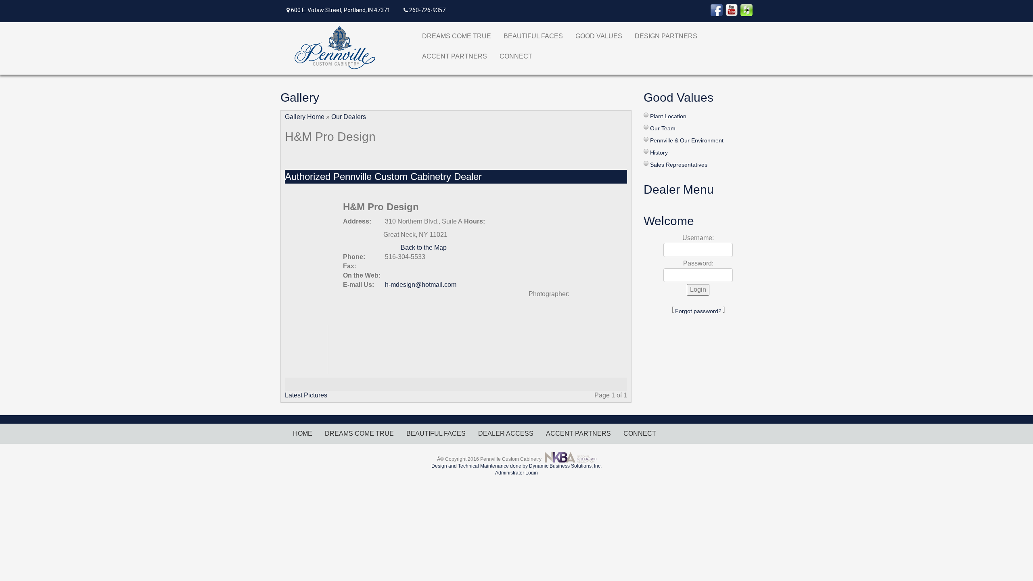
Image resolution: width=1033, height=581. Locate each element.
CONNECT (516, 56)
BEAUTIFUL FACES (533, 36)
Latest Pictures (306, 395)
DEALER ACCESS (505, 433)
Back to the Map (424, 247)
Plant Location (668, 116)
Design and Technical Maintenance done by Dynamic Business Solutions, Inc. (516, 466)
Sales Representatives (678, 164)
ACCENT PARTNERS (454, 56)
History (659, 152)
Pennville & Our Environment (687, 140)
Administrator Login (516, 473)
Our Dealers (348, 116)
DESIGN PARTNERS (666, 36)
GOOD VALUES (598, 36)
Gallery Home (304, 116)
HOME (302, 433)
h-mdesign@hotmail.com (420, 284)
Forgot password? (698, 311)
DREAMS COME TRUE (456, 36)
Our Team (662, 128)
